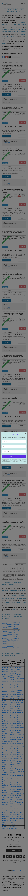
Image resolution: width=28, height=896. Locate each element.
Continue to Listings (14, 456)
